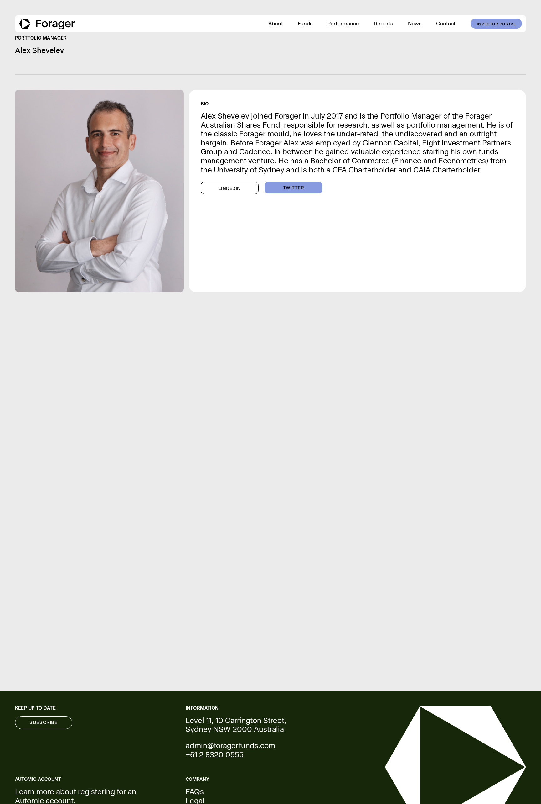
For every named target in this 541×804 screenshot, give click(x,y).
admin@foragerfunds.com (230, 745)
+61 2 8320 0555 (215, 754)
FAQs (195, 791)
